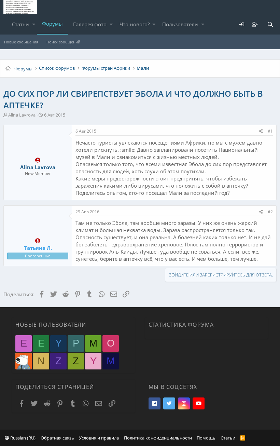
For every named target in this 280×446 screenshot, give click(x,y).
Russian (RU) (22, 438)
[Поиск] (270, 24)
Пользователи (180, 24)
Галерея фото (90, 24)
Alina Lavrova (22, 115)
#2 (270, 212)
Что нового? (135, 24)
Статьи (20, 24)
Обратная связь (57, 438)
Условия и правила (99, 438)
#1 (270, 131)
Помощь (206, 438)
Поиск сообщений (63, 41)
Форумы (52, 23)
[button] (33, 24)
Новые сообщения (21, 41)
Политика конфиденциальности (158, 438)
